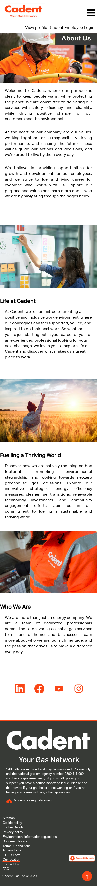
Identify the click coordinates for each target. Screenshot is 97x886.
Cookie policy (12, 823)
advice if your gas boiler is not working (40, 788)
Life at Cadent (18, 301)
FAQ (6, 869)
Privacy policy (13, 832)
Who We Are (15, 607)
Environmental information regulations (30, 837)
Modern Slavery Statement (33, 800)
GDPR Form (11, 855)
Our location (11, 859)
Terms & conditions (17, 846)
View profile (36, 27)
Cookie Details (13, 827)
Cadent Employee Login (72, 27)
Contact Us (11, 864)
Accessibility (12, 850)
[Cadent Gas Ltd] (23, 11)
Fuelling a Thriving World (30, 455)
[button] (72, 13)
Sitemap (9, 818)
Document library (15, 841)
